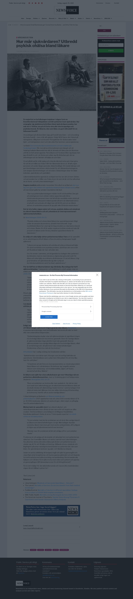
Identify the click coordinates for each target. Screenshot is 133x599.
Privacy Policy (77, 323)
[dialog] (66, 299)
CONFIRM (49, 317)
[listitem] (66, 307)
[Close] (98, 275)
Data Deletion (56, 323)
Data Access (66, 323)
